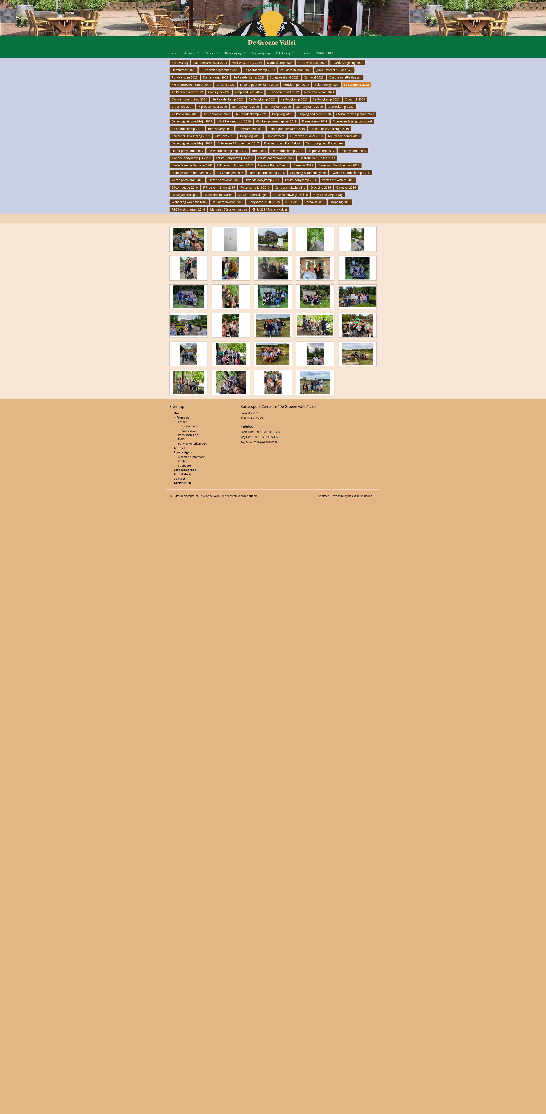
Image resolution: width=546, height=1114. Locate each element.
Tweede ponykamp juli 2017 (191, 158)
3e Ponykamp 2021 (326, 99)
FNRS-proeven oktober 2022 (191, 85)
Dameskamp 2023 (215, 77)
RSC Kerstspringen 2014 (188, 209)
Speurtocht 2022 (356, 85)
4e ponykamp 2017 (321, 151)
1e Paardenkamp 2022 (187, 92)
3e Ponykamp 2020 (309, 107)
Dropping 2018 (250, 136)
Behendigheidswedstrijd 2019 (192, 121)
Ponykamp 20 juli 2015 (264, 202)
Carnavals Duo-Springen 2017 (338, 165)
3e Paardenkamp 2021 (228, 99)
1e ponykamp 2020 (217, 114)
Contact (305, 53)
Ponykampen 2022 (296, 85)
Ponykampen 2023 (184, 77)
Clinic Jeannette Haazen (345, 77)
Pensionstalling (188, 435)
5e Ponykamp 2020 (245, 107)
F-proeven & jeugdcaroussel (352, 121)
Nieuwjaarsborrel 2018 (343, 136)
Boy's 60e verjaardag (328, 195)
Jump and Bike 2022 (248, 92)
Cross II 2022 (225, 85)
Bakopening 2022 (326, 85)
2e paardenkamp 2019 (187, 129)
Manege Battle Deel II (273, 165)
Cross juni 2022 (218, 92)
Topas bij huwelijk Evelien (290, 195)
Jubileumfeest (275, 136)
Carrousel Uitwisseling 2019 (191, 136)
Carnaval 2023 (314, 77)
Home (173, 53)
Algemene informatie (191, 457)
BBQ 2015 (292, 202)
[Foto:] (189, 239)
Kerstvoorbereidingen (252, 195)
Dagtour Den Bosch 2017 (317, 158)
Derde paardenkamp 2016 (267, 173)
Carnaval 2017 (303, 165)
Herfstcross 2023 (183, 70)
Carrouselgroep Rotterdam (324, 143)
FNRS (181, 439)
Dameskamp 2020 (341, 107)
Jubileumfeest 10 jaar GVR (334, 70)
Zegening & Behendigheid (308, 173)
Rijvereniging (233, 53)
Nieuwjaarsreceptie (185, 195)
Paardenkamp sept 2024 (210, 63)
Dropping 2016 (321, 187)
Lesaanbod (189, 426)
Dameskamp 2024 (279, 63)
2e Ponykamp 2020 (185, 114)
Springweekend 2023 (284, 77)
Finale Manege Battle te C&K (192, 165)
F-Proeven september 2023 (219, 70)
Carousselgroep (261, 53)
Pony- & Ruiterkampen (192, 443)
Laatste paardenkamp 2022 (259, 85)
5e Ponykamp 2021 (262, 99)
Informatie (189, 53)
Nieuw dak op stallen (218, 195)
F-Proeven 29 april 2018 (306, 136)
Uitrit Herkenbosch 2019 (234, 121)
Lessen (182, 422)
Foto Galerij (283, 53)
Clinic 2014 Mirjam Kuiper (269, 209)
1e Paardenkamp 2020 (251, 114)
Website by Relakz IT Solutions (352, 496)
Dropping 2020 (282, 114)
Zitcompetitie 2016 (185, 187)
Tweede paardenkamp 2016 (350, 173)
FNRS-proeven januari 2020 (355, 114)
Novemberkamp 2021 (319, 92)
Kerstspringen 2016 (230, 173)
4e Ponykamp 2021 (294, 99)
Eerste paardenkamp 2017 (276, 158)
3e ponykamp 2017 (353, 151)
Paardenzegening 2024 (347, 63)
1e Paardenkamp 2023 (249, 77)
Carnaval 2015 (314, 202)
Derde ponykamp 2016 (224, 180)
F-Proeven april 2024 (312, 63)
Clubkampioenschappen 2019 (276, 121)
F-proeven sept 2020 (212, 107)
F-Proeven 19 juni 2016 (219, 187)
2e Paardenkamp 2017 (287, 151)
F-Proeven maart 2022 (283, 92)
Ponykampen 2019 (250, 129)
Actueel (209, 53)
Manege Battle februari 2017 (191, 173)
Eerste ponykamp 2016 (301, 180)
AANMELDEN (325, 53)
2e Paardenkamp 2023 (295, 70)
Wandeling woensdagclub (189, 202)
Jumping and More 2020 (314, 114)
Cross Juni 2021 (182, 107)
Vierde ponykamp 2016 (187, 180)
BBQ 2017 (259, 151)
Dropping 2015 (340, 202)
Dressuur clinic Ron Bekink (282, 143)
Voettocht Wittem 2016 (338, 180)
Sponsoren (185, 465)
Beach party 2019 (220, 129)
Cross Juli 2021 (355, 99)
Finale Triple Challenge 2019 (329, 129)
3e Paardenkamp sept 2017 (228, 151)
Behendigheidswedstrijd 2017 (192, 143)
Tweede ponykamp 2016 (262, 180)
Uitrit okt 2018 (225, 136)
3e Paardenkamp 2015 (227, 202)
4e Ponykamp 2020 (277, 107)
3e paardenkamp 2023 (259, 70)
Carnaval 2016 (346, 187)
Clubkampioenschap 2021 (189, 99)
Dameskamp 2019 (314, 121)
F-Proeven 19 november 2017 (238, 143)
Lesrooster (189, 430)
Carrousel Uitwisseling (290, 187)
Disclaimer (322, 496)
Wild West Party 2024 (247, 63)
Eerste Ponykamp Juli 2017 (234, 158)
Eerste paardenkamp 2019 (287, 129)
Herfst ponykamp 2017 (187, 151)
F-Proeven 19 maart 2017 (235, 165)
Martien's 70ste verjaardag (228, 209)
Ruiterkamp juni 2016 (255, 187)
